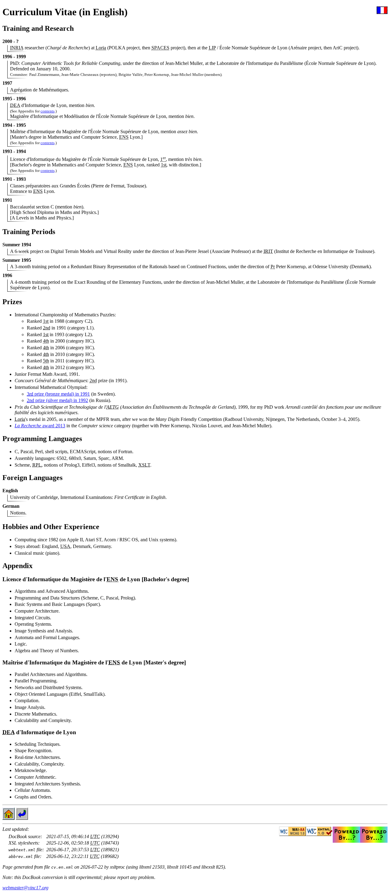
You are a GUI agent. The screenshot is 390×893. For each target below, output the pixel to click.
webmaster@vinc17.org (25, 887)
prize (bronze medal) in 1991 (58, 394)
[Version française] (382, 12)
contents (48, 111)
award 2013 (40, 425)
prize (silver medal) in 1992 (57, 400)
